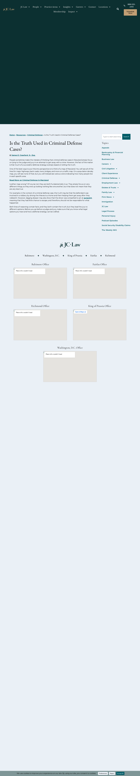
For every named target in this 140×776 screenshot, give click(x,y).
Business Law (108, 159)
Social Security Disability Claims (116, 225)
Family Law (107, 192)
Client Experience (110, 173)
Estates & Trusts (109, 188)
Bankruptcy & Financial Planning (112, 153)
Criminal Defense (35, 135)
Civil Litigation (108, 169)
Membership (59, 12)
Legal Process (108, 211)
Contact (92, 7)
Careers (79, 7)
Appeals (105, 148)
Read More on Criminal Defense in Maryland (29, 180)
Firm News (107, 197)
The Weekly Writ (109, 230)
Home (12, 135)
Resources (21, 135)
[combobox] (112, 137)
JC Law (24, 7)
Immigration (107, 202)
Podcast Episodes (110, 221)
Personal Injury (108, 216)
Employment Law (110, 183)
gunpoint (88, 198)
